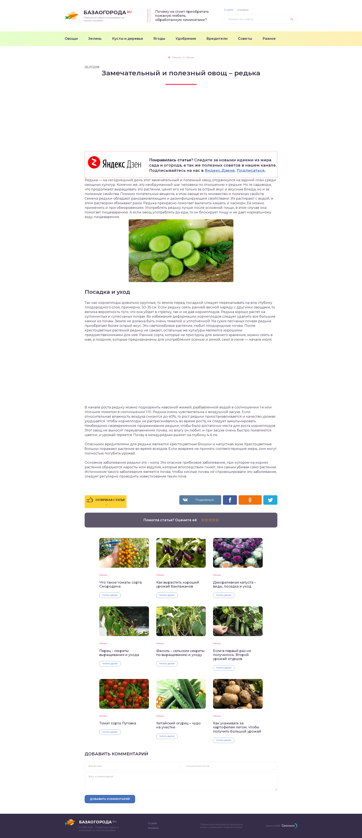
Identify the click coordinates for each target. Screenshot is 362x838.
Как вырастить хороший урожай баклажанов (177, 584)
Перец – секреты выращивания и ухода (119, 653)
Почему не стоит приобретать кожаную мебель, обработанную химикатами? (182, 16)
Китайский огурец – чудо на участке (178, 725)
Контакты (243, 10)
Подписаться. (251, 170)
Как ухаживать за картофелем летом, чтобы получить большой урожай (237, 727)
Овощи (103, 575)
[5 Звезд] (217, 519)
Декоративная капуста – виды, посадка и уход (234, 584)
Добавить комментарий (110, 799)
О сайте (228, 10)
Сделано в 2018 (273, 826)
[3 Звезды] (210, 519)
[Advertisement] (181, 121)
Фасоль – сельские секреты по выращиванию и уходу (180, 653)
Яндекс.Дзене (220, 170)
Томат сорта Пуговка (117, 723)
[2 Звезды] (206, 519)
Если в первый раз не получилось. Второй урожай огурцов (232, 655)
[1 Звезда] (203, 519)
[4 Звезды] (213, 519)
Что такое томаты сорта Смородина (120, 584)
